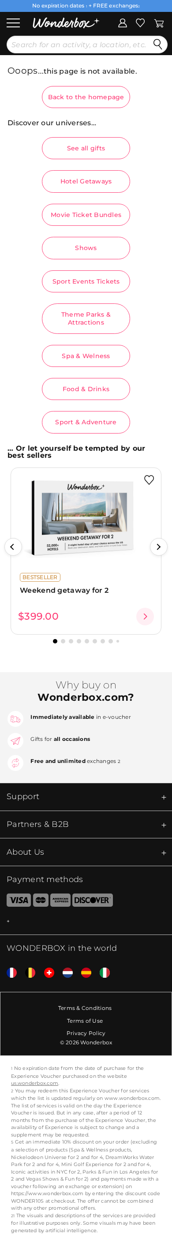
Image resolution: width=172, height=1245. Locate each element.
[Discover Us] (92, 902)
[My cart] (159, 22)
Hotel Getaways (86, 181)
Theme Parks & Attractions (86, 318)
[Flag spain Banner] (83, 973)
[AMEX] (60, 902)
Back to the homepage (86, 97)
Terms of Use (85, 1020)
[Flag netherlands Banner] (64, 973)
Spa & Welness (86, 356)
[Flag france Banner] (8, 973)
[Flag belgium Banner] (27, 973)
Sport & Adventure (85, 422)
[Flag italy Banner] (101, 973)
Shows (86, 248)
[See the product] (145, 616)
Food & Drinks (86, 389)
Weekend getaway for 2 (64, 590)
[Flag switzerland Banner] (45, 973)
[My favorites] (140, 22)
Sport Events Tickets (86, 281)
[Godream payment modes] (86, 921)
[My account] (122, 22)
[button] (13, 547)
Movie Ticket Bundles (86, 215)
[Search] (158, 44)
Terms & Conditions (85, 1008)
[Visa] (15, 902)
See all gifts (86, 148)
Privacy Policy (86, 1033)
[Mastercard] (41, 902)
